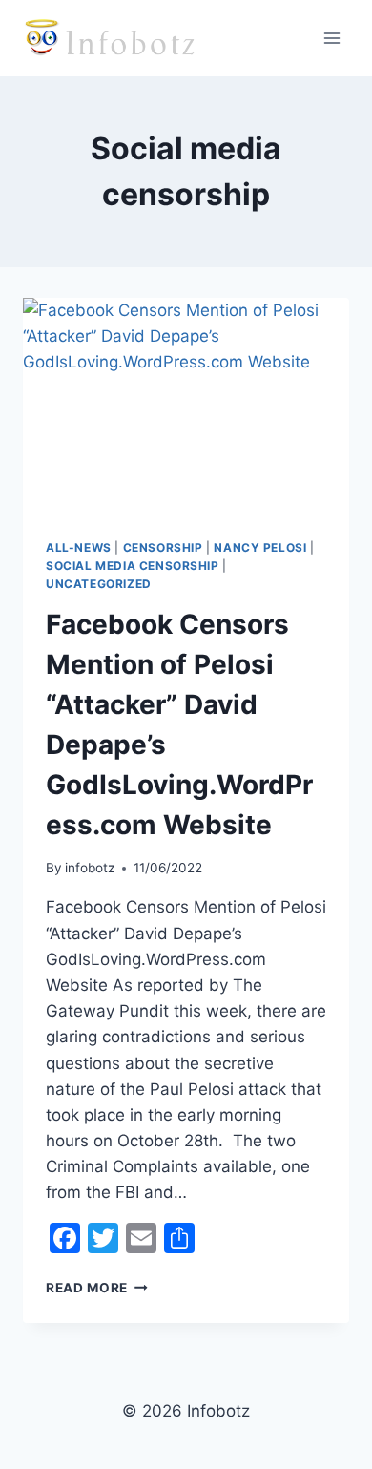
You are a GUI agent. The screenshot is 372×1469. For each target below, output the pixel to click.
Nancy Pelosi (260, 547)
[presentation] (186, 406)
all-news (79, 547)
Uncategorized (99, 584)
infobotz (89, 867)
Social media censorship (132, 565)
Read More (97, 1287)
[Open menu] (331, 37)
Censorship (163, 547)
